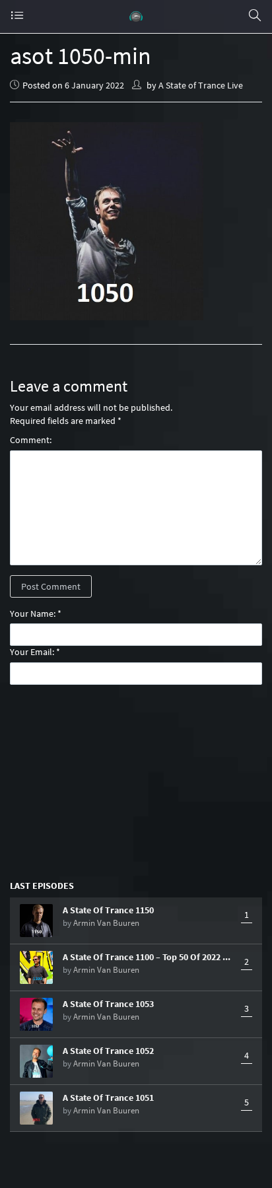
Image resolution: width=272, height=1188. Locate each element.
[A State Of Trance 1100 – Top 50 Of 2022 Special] (36, 967)
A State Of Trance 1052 (108, 1051)
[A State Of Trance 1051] (36, 1108)
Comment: (30, 440)
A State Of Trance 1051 (108, 1097)
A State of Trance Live (200, 85)
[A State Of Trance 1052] (36, 1061)
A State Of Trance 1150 (108, 910)
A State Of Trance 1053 (108, 1004)
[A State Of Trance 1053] (36, 1014)
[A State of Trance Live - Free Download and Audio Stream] (136, 16)
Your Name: (32, 613)
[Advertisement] (136, 781)
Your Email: (32, 652)
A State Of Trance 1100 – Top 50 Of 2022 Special (148, 957)
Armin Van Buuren (106, 922)
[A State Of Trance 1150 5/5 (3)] (36, 920)
